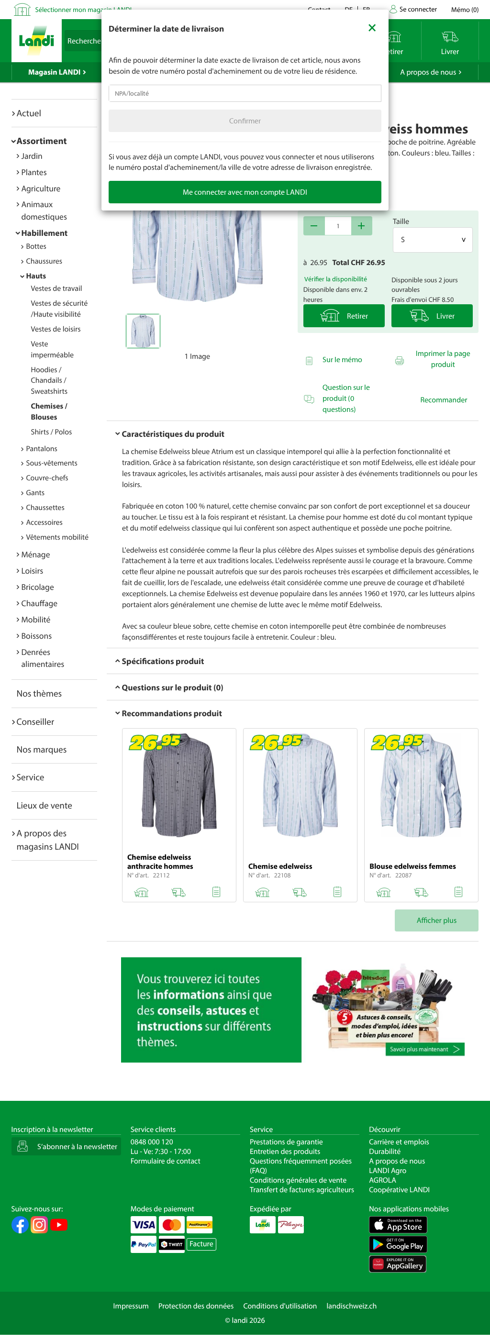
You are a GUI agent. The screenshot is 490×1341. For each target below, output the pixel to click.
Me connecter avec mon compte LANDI (245, 192)
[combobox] (245, 93)
